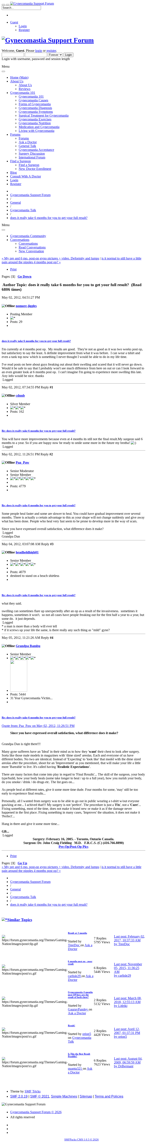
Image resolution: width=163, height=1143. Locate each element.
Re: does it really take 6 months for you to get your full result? (39, 430)
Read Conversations (32, 247)
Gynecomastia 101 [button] (22, 92)
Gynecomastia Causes (33, 100)
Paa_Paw (22, 462)
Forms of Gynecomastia (35, 104)
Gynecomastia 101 (31, 96)
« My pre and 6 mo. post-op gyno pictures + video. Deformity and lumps (50, 258)
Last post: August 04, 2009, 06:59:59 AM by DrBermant (128, 1062)
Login (23, 26)
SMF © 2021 (39, 1096)
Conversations (28, 243)
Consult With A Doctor (25, 176)
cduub (20, 395)
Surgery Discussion (32, 153)
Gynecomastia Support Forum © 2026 (36, 1112)
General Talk (27, 146)
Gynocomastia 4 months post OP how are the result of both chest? (80, 994)
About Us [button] (16, 81)
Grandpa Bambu (28, 646)
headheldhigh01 (27, 552)
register (51, 50)
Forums (24, 138)
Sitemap (86, 1096)
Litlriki (122, 1006)
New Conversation (31, 251)
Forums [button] (15, 134)
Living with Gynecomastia (36, 130)
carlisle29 (75, 976)
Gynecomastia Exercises (35, 119)
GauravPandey (78, 1009)
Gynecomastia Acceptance (36, 150)
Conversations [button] (19, 240)
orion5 (86, 1034)
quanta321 (75, 1068)
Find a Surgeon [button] (20, 161)
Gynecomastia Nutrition (35, 123)
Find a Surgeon (29, 165)
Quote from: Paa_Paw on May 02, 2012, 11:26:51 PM (38, 726)
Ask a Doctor (28, 142)
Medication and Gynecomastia (39, 127)
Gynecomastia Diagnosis (35, 108)
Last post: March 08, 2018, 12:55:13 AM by (128, 1002)
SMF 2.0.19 (19, 1096)
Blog (13, 172)
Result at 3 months (77, 933)
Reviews (24, 89)
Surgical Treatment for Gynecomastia (44, 115)
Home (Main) (19, 77)
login (38, 50)
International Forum (32, 157)
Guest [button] (14, 22)
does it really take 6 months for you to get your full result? (36, 341)
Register (24, 30)
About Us (25, 85)
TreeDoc (74, 945)
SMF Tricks (33, 1091)
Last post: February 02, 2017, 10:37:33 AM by (129, 940)
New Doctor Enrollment (35, 169)
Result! (71, 1025)
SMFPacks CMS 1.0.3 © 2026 (81, 1139)
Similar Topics (19, 920)
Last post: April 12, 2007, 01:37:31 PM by (127, 1032)
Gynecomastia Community (28, 236)
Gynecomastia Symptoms (36, 111)
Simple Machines (64, 1096)
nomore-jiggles (26, 306)
